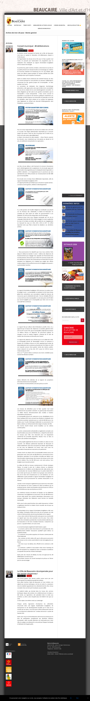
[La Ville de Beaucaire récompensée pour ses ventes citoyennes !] (9, 574)
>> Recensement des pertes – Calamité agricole (72, 287)
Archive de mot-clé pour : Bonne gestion (21, 33)
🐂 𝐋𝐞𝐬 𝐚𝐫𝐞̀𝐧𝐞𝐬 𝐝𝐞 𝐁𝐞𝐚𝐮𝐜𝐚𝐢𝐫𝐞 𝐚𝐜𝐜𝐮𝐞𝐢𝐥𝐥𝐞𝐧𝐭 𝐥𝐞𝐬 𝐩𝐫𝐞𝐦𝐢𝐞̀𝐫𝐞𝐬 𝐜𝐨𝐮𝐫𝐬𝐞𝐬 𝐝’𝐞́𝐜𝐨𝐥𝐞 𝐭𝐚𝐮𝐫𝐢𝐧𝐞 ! (73, 232)
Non (77, 698)
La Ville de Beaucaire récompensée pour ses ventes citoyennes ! (35, 572)
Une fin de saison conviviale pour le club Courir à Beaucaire (74, 223)
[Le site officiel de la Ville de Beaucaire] (15, 21)
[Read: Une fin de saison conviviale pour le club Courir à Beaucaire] (63, 221)
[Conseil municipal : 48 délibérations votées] (9, 48)
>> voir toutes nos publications (75, 264)
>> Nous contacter (70, 101)
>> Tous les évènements (75, 195)
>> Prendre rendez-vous (71, 90)
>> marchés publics (70, 309)
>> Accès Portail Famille (71, 298)
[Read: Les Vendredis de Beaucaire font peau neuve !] (63, 214)
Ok (71, 698)
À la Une (31, 50)
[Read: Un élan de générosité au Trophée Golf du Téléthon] (63, 207)
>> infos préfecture (70, 354)
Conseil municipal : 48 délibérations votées (33, 47)
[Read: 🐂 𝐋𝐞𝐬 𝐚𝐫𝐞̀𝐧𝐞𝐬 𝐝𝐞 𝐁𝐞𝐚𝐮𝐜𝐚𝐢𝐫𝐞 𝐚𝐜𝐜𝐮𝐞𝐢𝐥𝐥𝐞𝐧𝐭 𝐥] (63, 230)
